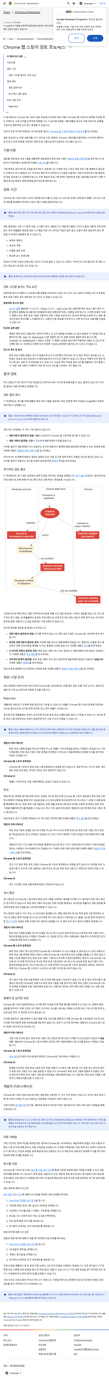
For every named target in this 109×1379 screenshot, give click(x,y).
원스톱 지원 (20, 1105)
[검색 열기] (68, 3)
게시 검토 (80, 475)
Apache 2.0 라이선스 (15, 1317)
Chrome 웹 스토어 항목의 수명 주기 (67, 131)
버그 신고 (7, 1340)
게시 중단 (30, 654)
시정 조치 (42, 162)
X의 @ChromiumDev (83, 1340)
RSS (75, 1354)
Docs (6, 12)
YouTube (77, 1344)
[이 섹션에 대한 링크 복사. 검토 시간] (19, 190)
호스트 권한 (14, 308)
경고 (86, 645)
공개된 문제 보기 (10, 1344)
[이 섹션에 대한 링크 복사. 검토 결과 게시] (23, 395)
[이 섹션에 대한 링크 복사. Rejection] (18, 698)
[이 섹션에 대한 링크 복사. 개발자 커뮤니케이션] (35, 1087)
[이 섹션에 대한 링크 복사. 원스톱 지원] (20, 1164)
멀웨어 (55, 461)
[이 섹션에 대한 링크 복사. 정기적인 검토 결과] (28, 469)
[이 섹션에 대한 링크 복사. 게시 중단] (17, 893)
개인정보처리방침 (17, 1365)
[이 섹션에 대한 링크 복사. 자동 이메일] (20, 1137)
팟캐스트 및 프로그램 (47, 1354)
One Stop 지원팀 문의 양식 (22, 1200)
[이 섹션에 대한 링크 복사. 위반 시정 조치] (27, 677)
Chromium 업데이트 (47, 1340)
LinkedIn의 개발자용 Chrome (86, 1349)
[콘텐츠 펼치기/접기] (25, 57)
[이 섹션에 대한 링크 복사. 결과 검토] (19, 374)
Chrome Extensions (27, 12)
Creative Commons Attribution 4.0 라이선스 (57, 1313)
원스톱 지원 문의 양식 (41, 1170)
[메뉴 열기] (4, 3)
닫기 (76, 38)
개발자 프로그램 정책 (78, 158)
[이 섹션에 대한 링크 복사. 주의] (11, 790)
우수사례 (42, 1344)
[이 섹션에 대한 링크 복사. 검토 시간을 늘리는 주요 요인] (40, 287)
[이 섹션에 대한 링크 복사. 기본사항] (19, 150)
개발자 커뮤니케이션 (27, 450)
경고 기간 (10, 921)
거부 (37, 440)
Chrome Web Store (45, 39)
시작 (95, 38)
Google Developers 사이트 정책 (73, 1317)
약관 (5, 1365)
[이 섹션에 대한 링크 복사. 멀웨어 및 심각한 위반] (31, 998)
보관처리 (42, 1349)
